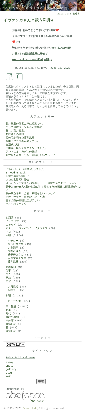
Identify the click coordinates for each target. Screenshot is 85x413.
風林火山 (13, 290)
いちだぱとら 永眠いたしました (25, 169)
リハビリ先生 (16, 244)
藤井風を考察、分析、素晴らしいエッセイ (30, 155)
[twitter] (19, 77)
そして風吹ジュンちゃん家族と (24, 127)
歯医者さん (14, 251)
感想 (8, 281)
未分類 (10, 320)
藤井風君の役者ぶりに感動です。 (25, 123)
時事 (8, 310)
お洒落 (10, 217)
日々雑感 (11, 306)
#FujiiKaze (59, 47)
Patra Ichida (29, 408)
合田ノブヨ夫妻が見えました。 (24, 141)
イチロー (13, 240)
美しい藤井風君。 (16, 130)
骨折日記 (11, 331)
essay (9, 362)
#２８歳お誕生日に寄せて (32, 53)
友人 (8, 274)
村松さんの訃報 (15, 134)
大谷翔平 (13, 247)
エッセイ (11, 224)
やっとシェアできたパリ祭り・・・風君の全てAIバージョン (41, 183)
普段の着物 (12, 317)
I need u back (16, 172)
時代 (8, 313)
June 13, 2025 (60, 68)
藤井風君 (13, 261)
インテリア (12, 221)
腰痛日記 (11, 324)
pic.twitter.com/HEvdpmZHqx (32, 59)
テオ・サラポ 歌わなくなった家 (25, 197)
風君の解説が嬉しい (17, 176)
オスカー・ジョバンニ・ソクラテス (27, 228)
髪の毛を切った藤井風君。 (21, 137)
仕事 (8, 270)
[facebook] (9, 77)
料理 (8, 295)
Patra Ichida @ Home (20, 357)
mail (9, 376)
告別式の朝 (12, 144)
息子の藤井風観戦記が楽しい (23, 200)
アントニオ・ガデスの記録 (21, 151)
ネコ (8, 231)
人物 (8, 235)
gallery (11, 369)
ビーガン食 (14, 301)
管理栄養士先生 (17, 258)
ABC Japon (37, 401)
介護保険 (11, 267)
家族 (8, 277)
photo (9, 366)
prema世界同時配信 (17, 179)
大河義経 (13, 286)
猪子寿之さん (16, 254)
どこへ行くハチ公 (16, 204)
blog (9, 372)
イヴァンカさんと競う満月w (28, 20)
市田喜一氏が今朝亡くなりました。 (27, 148)
